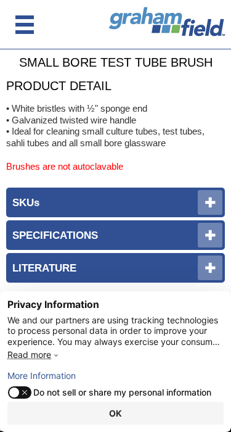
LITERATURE (44, 268)
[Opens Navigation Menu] (24, 24)
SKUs (25, 202)
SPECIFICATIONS (55, 235)
